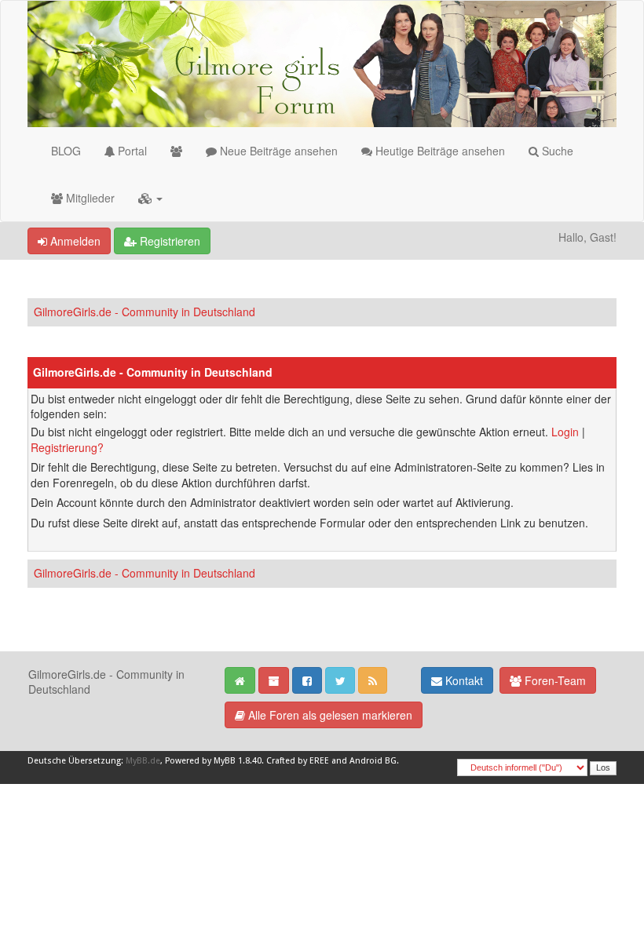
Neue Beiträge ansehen (277, 151)
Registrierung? (67, 447)
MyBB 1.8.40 (238, 761)
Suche (556, 151)
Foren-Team (553, 680)
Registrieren (168, 241)
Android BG (373, 761)
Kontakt (462, 680)
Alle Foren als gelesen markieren (328, 715)
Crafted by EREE (297, 761)
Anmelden (74, 241)
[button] (150, 197)
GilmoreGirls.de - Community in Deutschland (144, 311)
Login (565, 431)
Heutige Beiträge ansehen (438, 151)
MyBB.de (143, 761)
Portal (131, 151)
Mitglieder (89, 198)
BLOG (66, 151)
